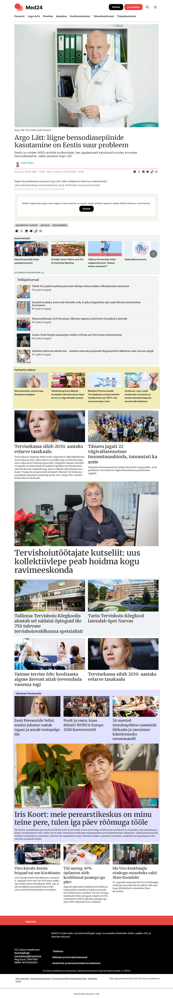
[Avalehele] (61, 7)
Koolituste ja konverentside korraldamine (76, 963)
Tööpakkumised (126, 16)
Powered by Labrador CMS (86, 994)
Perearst (19, 16)
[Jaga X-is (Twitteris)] (139, 172)
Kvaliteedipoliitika (78, 978)
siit (42, 272)
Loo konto (133, 7)
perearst (45, 225)
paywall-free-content (26, 225)
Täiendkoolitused (103, 16)
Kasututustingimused (41, 978)
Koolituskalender (80, 16)
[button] (19, 254)
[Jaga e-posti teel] (148, 172)
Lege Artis (34, 16)
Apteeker (61, 16)
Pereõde (48, 16)
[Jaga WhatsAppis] (156, 172)
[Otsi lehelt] (147, 7)
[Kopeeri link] (152, 172)
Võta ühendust (22, 978)
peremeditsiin (60, 225)
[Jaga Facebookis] (135, 172)
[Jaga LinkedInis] (143, 172)
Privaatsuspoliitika (60, 978)
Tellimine (57, 951)
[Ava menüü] (155, 7)
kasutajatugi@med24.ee (27, 956)
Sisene (116, 7)
